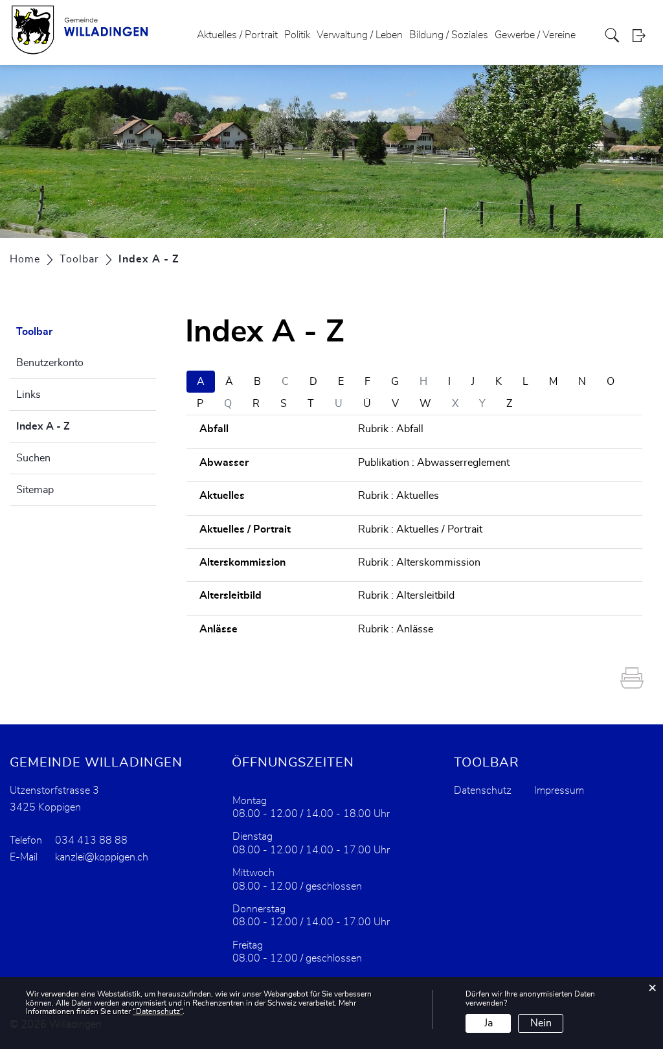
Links (28, 394)
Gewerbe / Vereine (535, 35)
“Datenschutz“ (158, 1011)
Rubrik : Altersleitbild (406, 595)
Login (643, 35)
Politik (297, 35)
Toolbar (34, 332)
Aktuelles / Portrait (237, 35)
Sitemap (35, 490)
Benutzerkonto (50, 363)
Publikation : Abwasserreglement (434, 462)
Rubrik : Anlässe (395, 629)
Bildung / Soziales (448, 35)
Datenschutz (482, 790)
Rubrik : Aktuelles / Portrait (420, 529)
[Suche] (613, 35)
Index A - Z (75, 426)
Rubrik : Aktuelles (398, 495)
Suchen (33, 458)
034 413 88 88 (91, 840)
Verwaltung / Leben (360, 35)
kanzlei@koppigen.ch (101, 857)
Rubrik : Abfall (390, 429)
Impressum (559, 790)
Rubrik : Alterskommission (419, 562)
